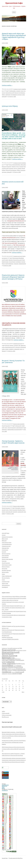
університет (4, 673)
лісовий (19, 168)
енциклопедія (18, 667)
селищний (16, 349)
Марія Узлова (5, 262)
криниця (11, 168)
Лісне (23, 260)
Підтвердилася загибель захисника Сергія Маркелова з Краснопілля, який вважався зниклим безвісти (14, 742)
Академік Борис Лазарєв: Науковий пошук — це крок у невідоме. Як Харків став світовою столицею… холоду (13, 607)
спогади (13, 672)
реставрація (14, 94)
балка (10, 164)
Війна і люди (5, 538)
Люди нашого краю (6, 565)
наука (24, 668)
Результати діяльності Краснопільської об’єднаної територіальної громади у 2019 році (13, 277)
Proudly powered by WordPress (15, 858)
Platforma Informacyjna (7, 630)
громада (16, 345)
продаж (23, 262)
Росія (16, 659)
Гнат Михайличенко (7, 544)
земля (6, 260)
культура (17, 347)
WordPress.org (5, 717)
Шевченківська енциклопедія (14, 429)
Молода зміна (5, 572)
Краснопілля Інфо (14, 3)
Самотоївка (5, 660)
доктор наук (5, 667)
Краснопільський (10, 92)
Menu (14, 12)
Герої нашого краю (6, 542)
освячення (7, 94)
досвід (23, 426)
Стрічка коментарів (6, 715)
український (19, 672)
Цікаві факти (5, 587)
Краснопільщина (7, 654)
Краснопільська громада (21, 650)
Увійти (3, 711)
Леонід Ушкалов (6, 426)
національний (8, 511)
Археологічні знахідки (7, 537)
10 (2, 686)
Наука (3, 574)
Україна (23, 663)
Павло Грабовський (6, 576)
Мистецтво (4, 568)
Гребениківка (12, 91)
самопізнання (19, 427)
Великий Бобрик (16, 164)
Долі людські (5, 550)
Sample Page (10, 637)
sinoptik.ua (5, 790)
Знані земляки (5, 555)
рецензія (15, 511)
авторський (18, 426)
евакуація (11, 667)
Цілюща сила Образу (10, 106)
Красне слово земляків (18, 424)
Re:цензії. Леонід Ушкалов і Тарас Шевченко (13, 362)
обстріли (4, 670)
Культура (4, 561)
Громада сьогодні (17, 256)
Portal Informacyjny (6, 633)
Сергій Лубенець (9, 263)
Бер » (23, 692)
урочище (19, 94)
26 (9, 690)
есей (3, 427)
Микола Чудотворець (19, 92)
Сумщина (22, 170)
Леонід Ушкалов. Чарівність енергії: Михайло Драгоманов (13, 442)
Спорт (3, 579)
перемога (10, 670)
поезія (15, 670)
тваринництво (22, 263)
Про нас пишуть (6, 578)
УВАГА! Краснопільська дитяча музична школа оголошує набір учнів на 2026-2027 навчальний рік (13, 748)
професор (6, 671)
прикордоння (21, 670)
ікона (22, 91)
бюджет (11, 345)
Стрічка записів (5, 713)
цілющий (4, 96)
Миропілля (6, 657)
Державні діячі (5, 548)
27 (12, 690)
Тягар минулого (6, 585)
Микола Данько (6, 566)
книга (6, 427)
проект (7, 349)
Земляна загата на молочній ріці (12, 183)
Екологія (4, 551)
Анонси (3, 535)
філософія (10, 673)
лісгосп (15, 168)
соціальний (20, 511)
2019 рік (7, 345)
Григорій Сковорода (12, 648)
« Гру (3, 692)
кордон (9, 669)
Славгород (12, 660)
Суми (4, 662)
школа (14, 673)
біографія (17, 508)
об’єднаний (23, 347)
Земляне (11, 260)
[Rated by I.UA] (5, 768)
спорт (21, 349)
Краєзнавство (5, 557)
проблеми (18, 262)
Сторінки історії (17, 89)
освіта (3, 349)
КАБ (18, 648)
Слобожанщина (20, 660)
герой (14, 665)
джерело (18, 91)
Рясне (3, 263)
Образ (3, 94)
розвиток (11, 349)
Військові (4, 540)
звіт (19, 345)
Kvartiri (3, 639)
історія (19, 673)
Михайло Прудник (6, 570)
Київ (21, 648)
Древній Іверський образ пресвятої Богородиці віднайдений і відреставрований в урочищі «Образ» (14, 36)
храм (23, 94)
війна (10, 665)
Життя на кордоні (6, 553)
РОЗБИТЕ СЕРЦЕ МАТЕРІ (13, 639)
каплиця (21, 166)
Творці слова (5, 583)
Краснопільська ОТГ (10, 347)
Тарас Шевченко (9, 663)
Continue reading (7, 85)
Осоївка (13, 657)
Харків (4, 665)
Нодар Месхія (12, 262)
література (19, 669)
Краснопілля (9, 649)
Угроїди (18, 663)
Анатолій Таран (5, 533)
